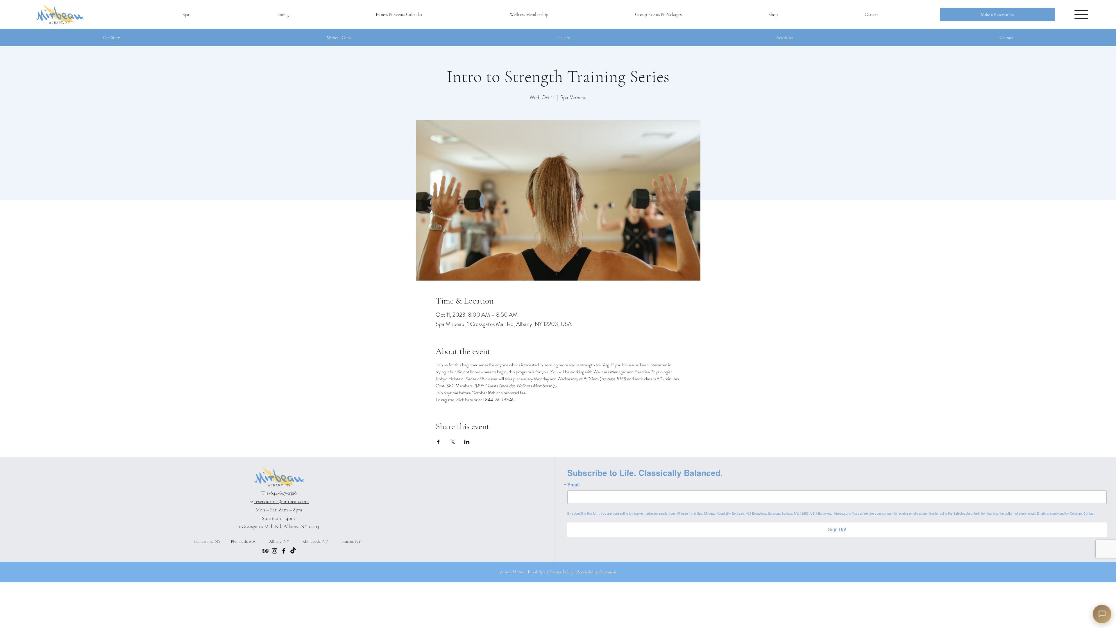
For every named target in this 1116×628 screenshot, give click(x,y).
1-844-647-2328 (282, 493)
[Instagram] (274, 550)
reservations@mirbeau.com (281, 501)
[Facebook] (283, 550)
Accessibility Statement (596, 572)
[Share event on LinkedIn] (467, 442)
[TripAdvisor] (265, 550)
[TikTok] (293, 550)
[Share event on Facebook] (438, 442)
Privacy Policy (561, 572)
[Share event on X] (452, 442)
